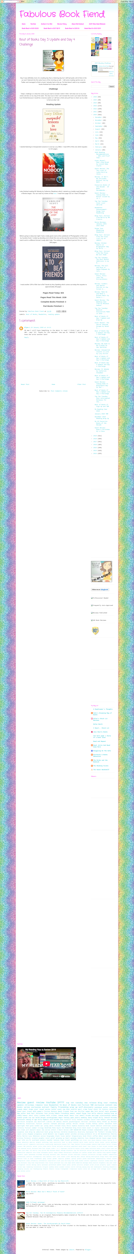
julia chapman (27, 1134)
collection (91, 1154)
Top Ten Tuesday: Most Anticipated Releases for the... (102, 399)
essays (64, 1144)
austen (84, 1152)
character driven (67, 1154)
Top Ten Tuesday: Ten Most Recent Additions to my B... (102, 260)
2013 (95, 453)
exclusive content (104, 1105)
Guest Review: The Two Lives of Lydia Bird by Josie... (102, 171)
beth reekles (97, 1152)
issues (114, 1126)
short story (33, 1115)
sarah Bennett (48, 1134)
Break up (106, 1122)
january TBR (21, 1146)
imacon (71, 1250)
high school (102, 1144)
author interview (110, 1107)
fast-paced (113, 1156)
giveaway (113, 1111)
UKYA (34, 1111)
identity (80, 1138)
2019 (95, 436)
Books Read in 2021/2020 (30, 28)
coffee (95, 1136)
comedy (19, 1109)
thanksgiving (37, 1169)
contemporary (37, 1156)
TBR (91, 1105)
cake (58, 1154)
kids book (74, 1160)
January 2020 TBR (101, 414)
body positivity (55, 1142)
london (36, 1126)
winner (67, 1134)
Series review (78, 1124)
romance (39, 1105)
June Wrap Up (30, 1132)
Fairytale (93, 1148)
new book (66, 1109)
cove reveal (61, 1156)
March (97, 144)
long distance (22, 1163)
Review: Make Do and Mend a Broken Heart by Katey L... (102, 294)
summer (34, 1128)
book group (49, 1132)
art (80, 1152)
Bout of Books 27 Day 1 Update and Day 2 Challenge (102, 392)
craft (68, 1156)
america (32, 1142)
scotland (35, 1140)
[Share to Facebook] (63, 311)
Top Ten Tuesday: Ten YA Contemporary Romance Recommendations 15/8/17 (54, 1213)
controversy (40, 1144)
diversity (81, 1132)
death (60, 1111)
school (53, 1130)
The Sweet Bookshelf (101, 770)
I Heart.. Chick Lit (101, 728)
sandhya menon (54, 1167)
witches (74, 1134)
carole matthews (111, 1142)
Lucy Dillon (42, 1150)
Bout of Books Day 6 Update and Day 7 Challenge (102, 332)
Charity (114, 1134)
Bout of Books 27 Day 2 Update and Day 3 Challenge (102, 377)
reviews (110, 1146)
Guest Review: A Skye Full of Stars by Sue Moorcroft (47, 1181)
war (42, 1126)
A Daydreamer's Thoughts (103, 709)
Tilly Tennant (77, 1119)
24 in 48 (96, 1134)
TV (116, 1140)
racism (19, 1167)
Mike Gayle (56, 1128)
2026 (95, 97)
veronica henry (95, 1122)
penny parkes (71, 1165)
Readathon (42, 314)
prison (97, 1165)
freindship (65, 1113)
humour (25, 1115)
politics (80, 1165)
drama (31, 1109)
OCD (48, 1150)
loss (46, 1163)
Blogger (88, 1250)
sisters (43, 1140)
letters (86, 1160)
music (39, 1130)
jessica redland (50, 1124)
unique (48, 1148)
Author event (56, 1109)
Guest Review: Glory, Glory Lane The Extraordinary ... (101, 277)
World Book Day (105, 1150)
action (43, 1136)
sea (56, 1134)
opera (39, 1165)
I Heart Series (63, 1130)
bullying (46, 1154)
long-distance (39, 1163)
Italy (63, 1126)
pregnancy (38, 1134)
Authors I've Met (46, 24)
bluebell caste (22, 1154)
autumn (90, 1152)
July (97, 132)
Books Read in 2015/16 (72, 28)
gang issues (47, 1158)
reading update (54, 314)
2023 (95, 106)
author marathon (105, 1124)
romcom (60, 1115)
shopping (20, 1169)
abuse (19, 1142)
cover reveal (39, 1109)
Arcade (88, 1115)
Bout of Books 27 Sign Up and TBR (102, 405)
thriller (81, 1111)
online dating (31, 1165)
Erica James (85, 1148)
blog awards (107, 1152)
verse (85, 1169)
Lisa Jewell (79, 1115)
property (103, 1165)
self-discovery (86, 1107)
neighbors (102, 1163)
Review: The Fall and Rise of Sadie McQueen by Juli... (102, 268)
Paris (69, 1126)
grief (53, 1138)
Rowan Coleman (87, 1130)
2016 (95, 444)
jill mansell (31, 1130)
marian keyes (101, 1138)
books (86, 1142)
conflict (29, 1156)
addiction (40, 1132)
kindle (81, 1160)
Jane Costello (65, 1119)
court (54, 1156)
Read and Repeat (99, 741)
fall (68, 1144)
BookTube (48, 1128)
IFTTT (60, 1102)
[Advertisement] (103, 524)
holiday (109, 1132)
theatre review (54, 1169)
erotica (20, 1138)
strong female (54, 1113)
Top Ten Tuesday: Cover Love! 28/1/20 (101, 203)
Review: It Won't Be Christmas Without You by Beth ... (101, 179)
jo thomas (113, 1130)
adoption (29, 1152)
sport (80, 1109)
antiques (75, 1152)
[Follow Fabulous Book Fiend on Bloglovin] (100, 590)
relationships (105, 1115)
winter (28, 1171)
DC (74, 1148)
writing (81, 1134)
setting (78, 1167)
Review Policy (62, 24)
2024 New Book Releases (97, 24)
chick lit (97, 1109)
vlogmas (114, 1169)
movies (47, 1109)
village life (95, 1169)
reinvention (38, 1167)
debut (25, 1109)
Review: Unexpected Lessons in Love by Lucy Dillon (102, 351)
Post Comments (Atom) (59, 391)
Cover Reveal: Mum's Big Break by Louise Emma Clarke (102, 163)
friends (66, 1111)
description (95, 1156)
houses (114, 1158)
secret (73, 1167)
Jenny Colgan (93, 1117)
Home (23, 24)
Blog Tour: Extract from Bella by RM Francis (102, 217)
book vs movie (67, 1142)
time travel (65, 1140)
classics (84, 1154)
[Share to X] (61, 311)
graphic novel (44, 1138)
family (54, 1107)
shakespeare (98, 1167)
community (32, 1144)
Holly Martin (22, 1136)
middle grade (22, 1117)
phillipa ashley (64, 1124)
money (90, 1163)
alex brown (36, 1152)
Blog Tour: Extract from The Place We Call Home (102, 253)
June (97, 135)
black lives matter (63, 1136)
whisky (23, 1171)
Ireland (57, 1126)
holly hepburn (43, 1119)
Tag (75, 1150)
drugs (102, 1156)
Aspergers (64, 1148)
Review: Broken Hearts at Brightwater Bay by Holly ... (102, 245)
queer (85, 1146)
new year (109, 1163)
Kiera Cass (110, 1148)
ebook (115, 1136)
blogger (114, 1152)
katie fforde (51, 1146)
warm (18, 1171)
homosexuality (101, 1158)
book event (86, 1128)
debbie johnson (106, 1119)
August (98, 129)
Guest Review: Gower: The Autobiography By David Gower (48, 1223)
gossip (74, 1158)
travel (29, 1111)
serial (101, 1111)
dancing (73, 1156)
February (99, 147)
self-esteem (54, 1119)
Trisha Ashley (91, 1124)
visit (109, 1169)
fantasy (67, 1117)
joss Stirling (66, 1160)
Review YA (111, 1140)
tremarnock (73, 1169)
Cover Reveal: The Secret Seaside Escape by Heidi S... (102, 325)
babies (114, 1115)
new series (46, 1130)
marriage (95, 1115)
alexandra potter (47, 1152)
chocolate (77, 1154)
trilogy (41, 1128)
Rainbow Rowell (55, 1150)
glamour (67, 1158)
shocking (106, 1167)
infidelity (34, 1160)
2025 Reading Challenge (103, 63)
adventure (25, 1142)
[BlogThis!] (59, 311)
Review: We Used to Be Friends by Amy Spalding (102, 345)
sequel (78, 1113)
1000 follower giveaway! (35, 1202)
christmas (29, 1105)
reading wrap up (110, 1113)
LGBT (71, 1130)
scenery (67, 1167)
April (97, 141)
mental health (62, 1122)
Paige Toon (86, 1113)
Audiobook (98, 1107)
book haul (31, 1113)
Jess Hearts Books (100, 732)
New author (21, 1113)
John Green (83, 1140)
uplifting (74, 1140)
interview (107, 1126)
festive (19, 1158)
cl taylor (96, 1128)
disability (72, 1132)
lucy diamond (90, 1138)
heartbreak (91, 1158)
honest (109, 1158)
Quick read (95, 1119)
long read (31, 1163)
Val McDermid (67, 1128)
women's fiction (43, 1111)
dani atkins (81, 1156)
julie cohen (42, 1146)
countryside (49, 1144)
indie (28, 1160)
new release (90, 1103)
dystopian (90, 1132)
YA (61, 1105)
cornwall (87, 1119)
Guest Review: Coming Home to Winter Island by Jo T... (102, 195)
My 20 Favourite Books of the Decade (101, 423)
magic (61, 1117)
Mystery (54, 1111)
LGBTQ (19, 1115)
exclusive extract (40, 1107)
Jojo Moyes (91, 1140)
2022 (95, 109)
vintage (103, 1169)
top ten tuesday (74, 1103)
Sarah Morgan (40, 1117)
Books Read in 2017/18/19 (52, 28)
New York (94, 1111)
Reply (26, 337)
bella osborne (97, 1113)
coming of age (31, 1119)
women (88, 1111)
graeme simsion (91, 1144)
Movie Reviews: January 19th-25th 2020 (101, 224)
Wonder (97, 1150)
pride (92, 1165)
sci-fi (28, 1140)
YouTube (33, 24)
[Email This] (57, 311)
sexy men (90, 1167)
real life (21, 1140)
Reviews (114, 1122)
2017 (95, 441)
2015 (95, 447)
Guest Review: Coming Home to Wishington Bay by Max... (101, 384)
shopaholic (113, 1167)
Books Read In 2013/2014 (92, 28)
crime (85, 1109)
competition (113, 1154)
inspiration (52, 1160)
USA (93, 1150)
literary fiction (24, 1128)
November (99, 120)
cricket (54, 1115)
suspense (20, 1132)
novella (74, 1109)
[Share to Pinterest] (65, 311)
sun (31, 1169)
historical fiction (34, 1124)
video (53, 1148)
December (99, 117)
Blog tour (103, 1103)
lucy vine (64, 1163)
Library (49, 1122)
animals (38, 1142)
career (102, 1142)
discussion (105, 1128)
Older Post (81, 384)
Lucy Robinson (34, 1136)
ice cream (21, 1130)
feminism (113, 1128)
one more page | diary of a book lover (102, 736)
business (53, 1154)
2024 (95, 103)
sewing (84, 1167)
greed (84, 1158)
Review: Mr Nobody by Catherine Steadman (102, 371)
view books (111, 75)
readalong (29, 1167)
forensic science (31, 1138)
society (26, 1169)
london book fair (111, 1160)
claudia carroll (22, 1144)
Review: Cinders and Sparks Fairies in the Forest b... (101, 286)
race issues (92, 1146)
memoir (72, 1113)
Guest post (21, 1111)
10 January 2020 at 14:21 (41, 327)
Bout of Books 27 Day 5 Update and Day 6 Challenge (102, 339)
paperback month (76, 1146)
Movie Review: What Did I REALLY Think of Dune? (45, 1192)
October (98, 123)
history (105, 1109)
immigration (21, 1160)
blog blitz (77, 1128)
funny (90, 1109)
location (101, 1160)
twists (80, 1169)
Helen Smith (97, 724)
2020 (95, 115)
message (85, 1163)
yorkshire (88, 1134)
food (71, 1111)
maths (73, 1163)
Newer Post (25, 384)
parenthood (52, 1165)
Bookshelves (105, 1134)
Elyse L (27, 327)
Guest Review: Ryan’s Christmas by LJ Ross (102, 429)
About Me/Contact (78, 24)
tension (56, 1140)
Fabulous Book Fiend (62, 14)
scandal (61, 1167)
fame (72, 1144)
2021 (95, 112)
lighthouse (93, 1160)
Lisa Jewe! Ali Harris (29, 1150)
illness (114, 1144)
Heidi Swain (69, 1115)
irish (58, 1160)
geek (72, 1117)
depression (57, 1144)
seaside (23, 1148)
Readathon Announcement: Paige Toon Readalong (101, 210)
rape (23, 1167)
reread (105, 1146)
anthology (45, 1142)
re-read (99, 1146)
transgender (65, 1169)
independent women (101, 1130)
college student (102, 1154)
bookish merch (78, 1142)
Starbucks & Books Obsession (100, 755)
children (64, 1132)
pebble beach (61, 1165)
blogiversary (77, 1136)
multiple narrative (63, 1146)
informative (43, 1160)
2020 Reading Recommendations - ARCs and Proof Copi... (102, 155)
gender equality (58, 1158)
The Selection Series (84, 1150)
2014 (95, 450)
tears (107, 1111)
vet (89, 1169)
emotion (99, 1126)
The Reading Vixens (100, 766)
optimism (45, 1165)
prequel (86, 1165)
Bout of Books (31, 314)
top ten (31, 1117)
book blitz (87, 1136)
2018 (95, 439)
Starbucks (69, 1150)
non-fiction (83, 1105)
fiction (83, 1144)
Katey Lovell (101, 1148)
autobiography (52, 1117)
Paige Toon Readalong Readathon (99, 230)
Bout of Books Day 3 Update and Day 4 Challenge (102, 364)
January (98, 150)
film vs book (28, 1158)
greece (79, 1158)
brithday (39, 1154)
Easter (77, 1148)
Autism (70, 1148)
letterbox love (42, 1113)
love (46, 1105)
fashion (77, 1144)
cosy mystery (47, 1156)
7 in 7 (58, 1148)
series (27, 1107)
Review (21, 1102)
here (55, 193)
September (99, 126)
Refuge (63, 1150)
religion (45, 1167)
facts (106, 1156)
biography (50, 1136)
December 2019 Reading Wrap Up (102, 417)
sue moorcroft (39, 1122)
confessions (21, 1156)
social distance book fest (36, 1148)
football (101, 1132)
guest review (35, 1102)
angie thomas (58, 1152)
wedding (84, 1117)
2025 (95, 100)
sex (75, 1111)
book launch (90, 1126)
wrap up (73, 1107)
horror (108, 1144)
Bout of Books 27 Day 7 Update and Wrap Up (102, 318)
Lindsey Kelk (44, 1115)
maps (69, 1163)
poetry (77, 1117)
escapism (29, 1122)
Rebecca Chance (101, 1140)
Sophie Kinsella (78, 1126)
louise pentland (54, 1163)
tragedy (61, 1134)
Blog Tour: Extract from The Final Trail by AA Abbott (102, 237)
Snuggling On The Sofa (102, 751)
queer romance (112, 1165)
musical (95, 1163)
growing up (60, 1138)
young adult (48, 1126)
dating (88, 1156)
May (97, 138)
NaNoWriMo (77, 1130)
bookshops (32, 1154)
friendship (63, 1107)
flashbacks (38, 1158)
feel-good (29, 1126)
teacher (50, 1140)
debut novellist (105, 1136)
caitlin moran (94, 1142)
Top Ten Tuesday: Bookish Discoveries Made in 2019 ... (102, 310)
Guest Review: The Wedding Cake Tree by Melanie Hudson (102, 302)
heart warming (70, 1138)
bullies (57, 1132)
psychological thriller (78, 1122)
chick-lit (113, 1109)
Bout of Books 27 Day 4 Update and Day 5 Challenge (102, 358)
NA (54, 1122)
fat (96, 1132)
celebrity (21, 1124)
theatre (45, 1169)
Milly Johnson (104, 1117)
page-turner (112, 1138)
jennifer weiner (31, 1146)
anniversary (68, 1152)
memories (79, 1163)
